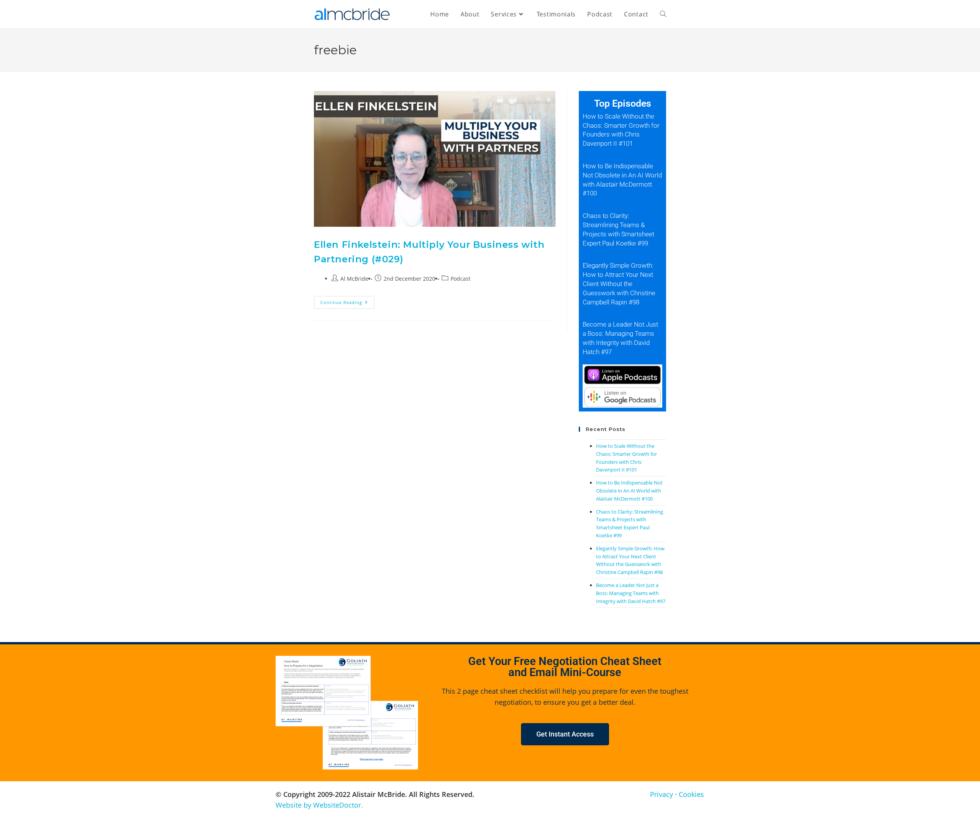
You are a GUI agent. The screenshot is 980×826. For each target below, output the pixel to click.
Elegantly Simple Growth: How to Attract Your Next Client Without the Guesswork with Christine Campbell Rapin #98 (619, 284)
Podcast (460, 278)
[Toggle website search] (663, 14)
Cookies (691, 794)
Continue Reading (347, 300)
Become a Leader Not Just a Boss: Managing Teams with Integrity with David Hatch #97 (630, 593)
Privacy (661, 794)
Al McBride (354, 278)
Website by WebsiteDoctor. (319, 805)
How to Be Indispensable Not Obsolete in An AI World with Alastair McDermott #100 (629, 490)
